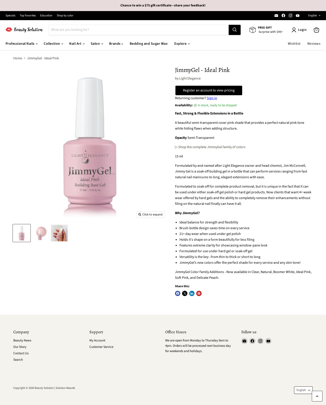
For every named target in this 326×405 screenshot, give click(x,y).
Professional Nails (20, 43)
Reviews (313, 43)
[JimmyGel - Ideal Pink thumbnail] (21, 233)
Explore (180, 43)
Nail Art (75, 43)
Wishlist (294, 43)
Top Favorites (28, 15)
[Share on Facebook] (177, 293)
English (312, 15)
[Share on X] (184, 293)
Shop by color (65, 15)
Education (46, 15)
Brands (115, 43)
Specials (10, 15)
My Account (97, 340)
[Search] (235, 30)
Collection (52, 43)
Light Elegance (190, 78)
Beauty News (22, 340)
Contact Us (21, 353)
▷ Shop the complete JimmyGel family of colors (210, 147)
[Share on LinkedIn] (191, 293)
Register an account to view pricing (209, 90)
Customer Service (101, 347)
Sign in (212, 98)
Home (17, 58)
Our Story (19, 347)
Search (18, 359)
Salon (96, 43)
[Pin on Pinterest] (199, 293)
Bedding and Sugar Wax (149, 43)
